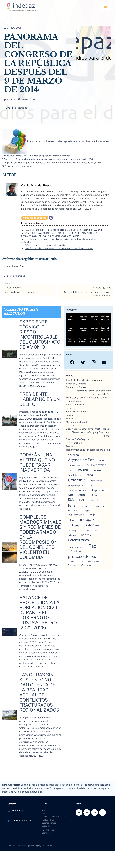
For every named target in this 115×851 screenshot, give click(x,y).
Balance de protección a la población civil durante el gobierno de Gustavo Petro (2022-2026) (39, 612)
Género (103, 397)
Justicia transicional (76, 411)
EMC (81, 500)
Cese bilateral (74, 475)
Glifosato (100, 506)
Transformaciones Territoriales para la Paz (88, 449)
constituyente (75, 485)
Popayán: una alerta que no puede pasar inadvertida (37, 462)
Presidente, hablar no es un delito (39, 399)
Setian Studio (46, 846)
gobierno (72, 511)
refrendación (75, 561)
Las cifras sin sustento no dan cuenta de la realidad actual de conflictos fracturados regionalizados (39, 692)
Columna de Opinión (76, 387)
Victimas (86, 565)
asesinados (74, 465)
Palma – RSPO (73, 439)
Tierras (72, 565)
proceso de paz (82, 556)
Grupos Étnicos (74, 401)
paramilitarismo (75, 547)
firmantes (86, 506)
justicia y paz (74, 530)
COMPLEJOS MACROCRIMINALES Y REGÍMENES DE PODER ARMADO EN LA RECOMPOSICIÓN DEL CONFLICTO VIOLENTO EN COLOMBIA (40, 537)
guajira (93, 514)
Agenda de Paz (81, 460)
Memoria (70, 418)
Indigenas (74, 525)
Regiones (86, 439)
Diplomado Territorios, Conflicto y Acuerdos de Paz (93, 392)
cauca (83, 470)
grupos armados (76, 514)
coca (90, 475)
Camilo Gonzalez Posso (36, 185)
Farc (72, 505)
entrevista (94, 500)
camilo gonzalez (95, 465)
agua (101, 460)
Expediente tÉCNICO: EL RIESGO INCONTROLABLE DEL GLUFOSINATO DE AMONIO (64, 230)
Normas (70, 425)
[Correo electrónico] (51, 218)
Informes (70, 408)
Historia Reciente (75, 404)
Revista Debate (74, 442)
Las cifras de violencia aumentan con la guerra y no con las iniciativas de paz (59, 248)
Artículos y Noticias (16, 107)
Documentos (77, 495)
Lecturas (91, 530)
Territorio (71, 446)
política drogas (75, 551)
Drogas (95, 495)
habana (71, 520)
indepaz (87, 519)
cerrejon (97, 470)
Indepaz (25, 846)
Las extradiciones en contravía (20, 292)
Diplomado (99, 490)
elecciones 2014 (15, 266)
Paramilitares (78, 540)
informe (92, 525)
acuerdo (73, 455)
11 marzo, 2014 (7, 283)
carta (70, 470)
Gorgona (86, 511)
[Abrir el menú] (106, 7)
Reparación (94, 561)
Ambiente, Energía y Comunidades (84, 380)
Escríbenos (18, 810)
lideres (72, 535)
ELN (71, 500)
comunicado (97, 480)
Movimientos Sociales (77, 422)
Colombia (77, 480)
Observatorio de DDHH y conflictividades (87, 429)
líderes (86, 535)
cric (90, 485)
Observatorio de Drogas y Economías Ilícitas (91, 434)
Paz (92, 546)
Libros (69, 415)
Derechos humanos (77, 490)
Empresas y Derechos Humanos (82, 397)
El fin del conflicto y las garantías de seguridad (45, 245)
